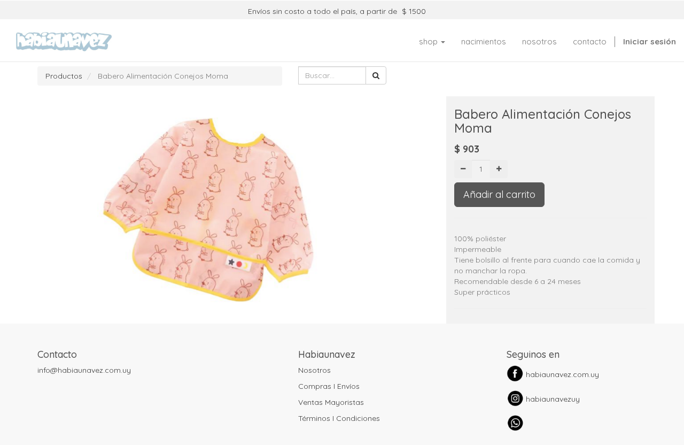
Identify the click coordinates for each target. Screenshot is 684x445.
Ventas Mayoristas (331, 402)
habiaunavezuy (553, 399)
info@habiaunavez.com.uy (84, 370)
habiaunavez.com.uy (562, 374)
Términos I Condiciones (339, 418)
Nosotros (314, 370)
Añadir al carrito (499, 194)
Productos (63, 76)
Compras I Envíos (329, 386)
